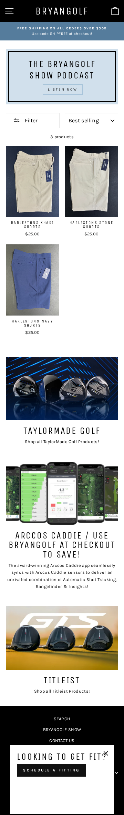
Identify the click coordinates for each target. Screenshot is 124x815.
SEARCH (62, 718)
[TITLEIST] (62, 637)
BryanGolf (62, 11)
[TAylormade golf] (62, 388)
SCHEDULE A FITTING (51, 770)
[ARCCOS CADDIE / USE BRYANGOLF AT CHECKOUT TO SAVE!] (62, 493)
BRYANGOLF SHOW (62, 729)
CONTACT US (61, 740)
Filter (30, 120)
